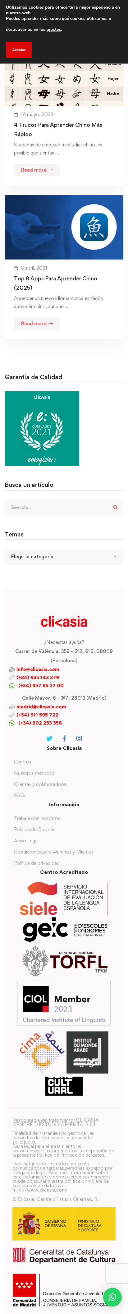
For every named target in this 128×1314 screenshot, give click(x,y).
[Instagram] (79, 738)
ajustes (54, 29)
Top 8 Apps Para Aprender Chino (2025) (55, 283)
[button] (112, 1297)
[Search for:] (64, 507)
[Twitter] (49, 738)
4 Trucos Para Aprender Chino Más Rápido (58, 129)
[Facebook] (64, 738)
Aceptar (18, 49)
